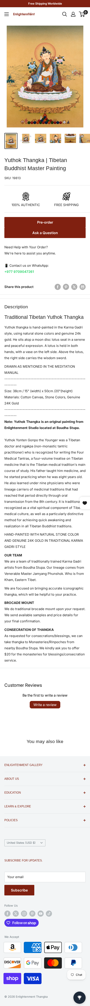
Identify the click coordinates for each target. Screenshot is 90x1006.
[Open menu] (6, 14)
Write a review (45, 704)
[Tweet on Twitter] (74, 287)
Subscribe (19, 890)
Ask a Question (45, 233)
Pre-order (45, 222)
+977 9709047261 (19, 272)
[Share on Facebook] (58, 287)
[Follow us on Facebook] (7, 914)
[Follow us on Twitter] (16, 914)
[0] (82, 14)
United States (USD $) (21, 842)
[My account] (73, 14)
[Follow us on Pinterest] (32, 914)
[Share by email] (83, 287)
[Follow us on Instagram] (24, 914)
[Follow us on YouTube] (41, 914)
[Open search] (64, 14)
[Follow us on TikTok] (49, 914)
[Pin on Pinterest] (66, 287)
